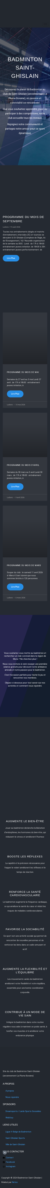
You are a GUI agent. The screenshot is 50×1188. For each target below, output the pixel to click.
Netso (15, 1182)
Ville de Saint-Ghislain (15, 1144)
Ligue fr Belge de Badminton (18, 1132)
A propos (10, 1091)
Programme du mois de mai (23, 372)
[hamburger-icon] (45, 24)
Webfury (9, 1118)
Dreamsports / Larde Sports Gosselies (23, 1111)
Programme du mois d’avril (23, 465)
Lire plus (11, 258)
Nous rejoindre (12, 1097)
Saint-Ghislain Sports (15, 1138)
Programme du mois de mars (24, 565)
